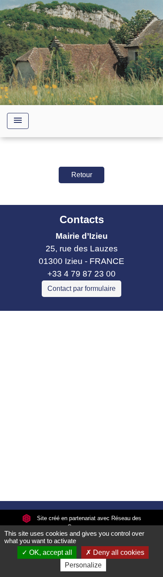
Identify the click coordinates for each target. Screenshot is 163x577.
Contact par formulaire (81, 288)
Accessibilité (54, 463)
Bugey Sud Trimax (41, 403)
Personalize (83, 565)
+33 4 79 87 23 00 (81, 273)
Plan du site (108, 463)
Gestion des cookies (81, 483)
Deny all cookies (117, 552)
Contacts (82, 219)
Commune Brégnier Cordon (58, 366)
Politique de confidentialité (80, 444)
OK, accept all (49, 552)
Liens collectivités (81, 321)
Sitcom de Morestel (42, 391)
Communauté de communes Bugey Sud (73, 347)
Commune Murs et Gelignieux (62, 378)
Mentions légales (78, 424)
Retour (81, 174)
